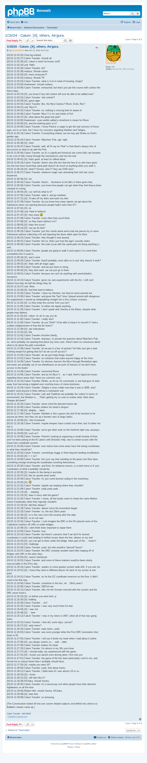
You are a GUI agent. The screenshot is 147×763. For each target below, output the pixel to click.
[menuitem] (24, 22)
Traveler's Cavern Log (17, 716)
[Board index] (21, 11)
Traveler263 (111, 63)
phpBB (64, 744)
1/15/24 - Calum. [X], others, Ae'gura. (35, 35)
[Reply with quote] (96, 47)
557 (113, 67)
